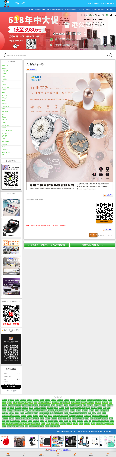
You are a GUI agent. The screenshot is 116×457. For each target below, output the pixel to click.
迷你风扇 (50, 421)
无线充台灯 (9, 423)
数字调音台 (35, 413)
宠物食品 (83, 402)
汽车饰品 (4, 109)
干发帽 (103, 423)
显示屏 (100, 407)
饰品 (61, 423)
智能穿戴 (83, 399)
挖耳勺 (97, 410)
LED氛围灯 (26, 423)
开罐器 (76, 407)
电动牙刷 (71, 413)
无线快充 (20, 402)
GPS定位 (33, 423)
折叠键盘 (99, 399)
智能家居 (91, 410)
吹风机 (46, 426)
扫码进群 (47, 9)
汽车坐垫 (4, 405)
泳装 (3, 423)
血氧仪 (61, 421)
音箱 (110, 402)
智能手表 (12, 421)
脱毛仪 (31, 407)
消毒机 (22, 413)
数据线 (43, 423)
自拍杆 (88, 407)
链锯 (65, 423)
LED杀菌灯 (98, 402)
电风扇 (13, 410)
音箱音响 (72, 410)
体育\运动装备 (5, 141)
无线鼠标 (43, 407)
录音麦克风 (28, 413)
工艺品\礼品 (5, 149)
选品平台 (81, 9)
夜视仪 (87, 418)
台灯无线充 (37, 407)
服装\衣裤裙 (5, 111)
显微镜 (112, 421)
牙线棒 (74, 421)
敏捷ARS (103, 9)
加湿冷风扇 (36, 421)
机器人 (8, 410)
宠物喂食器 (110, 405)
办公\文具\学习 (6, 144)
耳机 (90, 421)
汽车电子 (4, 103)
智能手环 (109, 195)
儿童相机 (53, 399)
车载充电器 (90, 405)
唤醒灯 (110, 399)
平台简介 (66, 431)
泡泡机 (4, 407)
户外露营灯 (78, 413)
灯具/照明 (4, 136)
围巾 (34, 399)
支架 (46, 421)
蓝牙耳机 (52, 426)
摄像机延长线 (33, 410)
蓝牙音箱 (98, 423)
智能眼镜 (9, 426)
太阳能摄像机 (79, 415)
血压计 (101, 410)
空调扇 (19, 405)
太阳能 (45, 415)
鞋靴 (3, 114)
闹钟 (35, 402)
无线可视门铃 (42, 405)
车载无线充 (94, 407)
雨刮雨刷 (11, 418)
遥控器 (81, 423)
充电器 (17, 399)
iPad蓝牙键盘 (104, 415)
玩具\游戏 (4, 98)
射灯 (104, 407)
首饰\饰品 (4, 119)
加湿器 (108, 407)
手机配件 (4, 73)
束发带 (4, 426)
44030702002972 (66, 450)
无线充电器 (23, 399)
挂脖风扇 (43, 402)
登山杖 (94, 399)
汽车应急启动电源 (64, 410)
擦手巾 (38, 423)
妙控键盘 (84, 413)
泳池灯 (7, 421)
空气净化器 (87, 423)
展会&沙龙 (74, 9)
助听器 (56, 421)
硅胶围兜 (81, 418)
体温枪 (89, 413)
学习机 (4, 410)
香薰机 (48, 423)
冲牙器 (17, 413)
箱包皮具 (4, 117)
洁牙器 (71, 405)
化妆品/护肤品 (5, 87)
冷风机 (56, 407)
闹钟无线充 (25, 407)
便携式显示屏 (64, 415)
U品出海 (19, 3)
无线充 (42, 418)
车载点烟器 (50, 407)
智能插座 (47, 418)
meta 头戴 (50, 410)
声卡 (70, 421)
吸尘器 (41, 415)
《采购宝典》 (38, 9)
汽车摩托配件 (5, 106)
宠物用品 (4, 100)
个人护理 (4, 84)
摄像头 (49, 402)
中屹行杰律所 (53, 450)
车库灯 (66, 413)
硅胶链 (67, 407)
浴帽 (64, 402)
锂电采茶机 (75, 418)
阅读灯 (69, 418)
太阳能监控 (5, 418)
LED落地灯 (60, 413)
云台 (84, 405)
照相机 (60, 418)
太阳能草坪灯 (96, 415)
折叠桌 (104, 405)
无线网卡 (15, 423)
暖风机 (14, 426)
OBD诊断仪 (35, 405)
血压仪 (88, 402)
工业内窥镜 (18, 407)
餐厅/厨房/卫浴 (6, 133)
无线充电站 (44, 410)
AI (7, 402)
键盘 (57, 405)
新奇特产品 (5, 68)
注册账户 (8, 391)
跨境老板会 (96, 9)
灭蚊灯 (80, 405)
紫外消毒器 (26, 418)
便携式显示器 (55, 402)
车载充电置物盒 (26, 405)
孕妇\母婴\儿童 (6, 95)
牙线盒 (71, 407)
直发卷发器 (54, 418)
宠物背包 (23, 415)
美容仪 (61, 405)
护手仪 (56, 410)
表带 (3, 421)
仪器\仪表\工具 (6, 152)
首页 (31, 9)
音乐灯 (20, 423)
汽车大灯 (89, 399)
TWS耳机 (47, 399)
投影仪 (96, 405)
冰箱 (10, 402)
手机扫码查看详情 (104, 221)
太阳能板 (61, 407)
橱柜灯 (78, 399)
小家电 (3, 76)
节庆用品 (4, 146)
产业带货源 (67, 9)
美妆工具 (4, 81)
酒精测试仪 (24, 421)
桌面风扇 (72, 399)
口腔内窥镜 (105, 402)
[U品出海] (6, 3)
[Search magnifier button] (110, 55)
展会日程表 (93, 431)
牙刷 (91, 418)
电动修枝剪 (60, 399)
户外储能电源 (87, 415)
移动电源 (78, 410)
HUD (48, 405)
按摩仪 (105, 399)
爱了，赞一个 (93, 234)
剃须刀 (86, 421)
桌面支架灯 (32, 426)
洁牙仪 (4, 402)
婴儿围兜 (18, 410)
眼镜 (40, 413)
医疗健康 (4, 90)
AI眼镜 (53, 405)
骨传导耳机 (25, 410)
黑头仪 (30, 421)
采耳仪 (57, 426)
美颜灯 (37, 418)
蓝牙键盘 (29, 399)
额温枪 (104, 413)
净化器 (26, 426)
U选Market (89, 9)
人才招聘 (78, 431)
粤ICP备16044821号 (65, 449)
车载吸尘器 (82, 407)
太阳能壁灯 (53, 413)
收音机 (57, 423)
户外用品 (4, 138)
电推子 (52, 423)
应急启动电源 (40, 426)
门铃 (38, 399)
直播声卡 (75, 423)
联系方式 (102, 431)
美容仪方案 (72, 415)
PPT (71, 431)
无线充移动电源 (75, 402)
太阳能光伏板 (110, 423)
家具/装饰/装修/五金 (7, 130)
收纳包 (14, 405)
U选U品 (109, 235)
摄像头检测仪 (18, 418)
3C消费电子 (33, 69)
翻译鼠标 (4, 399)
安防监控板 (56, 415)
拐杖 (8, 407)
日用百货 (4, 122)
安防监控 (4, 79)
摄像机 (32, 418)
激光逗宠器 (21, 426)
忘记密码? (14, 391)
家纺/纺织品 (5, 128)
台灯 (39, 410)
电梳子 (93, 423)
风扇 (39, 402)
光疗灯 (107, 421)
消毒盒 (42, 399)
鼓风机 (12, 399)
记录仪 (42, 421)
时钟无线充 (5, 413)
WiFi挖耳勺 (80, 421)
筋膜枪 (66, 421)
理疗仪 (18, 421)
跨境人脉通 (53, 9)
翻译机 (31, 402)
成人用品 (4, 92)
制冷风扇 (29, 415)
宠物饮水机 (45, 413)
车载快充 (66, 399)
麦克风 (94, 413)
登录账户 (111, 9)
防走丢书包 (85, 410)
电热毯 (66, 405)
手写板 (111, 418)
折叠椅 (50, 415)
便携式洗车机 (104, 418)
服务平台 (60, 9)
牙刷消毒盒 (97, 418)
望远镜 (106, 410)
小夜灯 (68, 402)
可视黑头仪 (95, 421)
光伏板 (14, 402)
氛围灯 (99, 413)
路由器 (75, 405)
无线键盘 (69, 423)
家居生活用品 (5, 125)
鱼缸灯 (12, 407)
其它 (3, 155)
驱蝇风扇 (35, 415)
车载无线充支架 (6, 415)
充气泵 (10, 405)
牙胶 (100, 405)
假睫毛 (64, 418)
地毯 (92, 402)
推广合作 (85, 431)
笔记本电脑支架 (16, 415)
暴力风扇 (26, 402)
